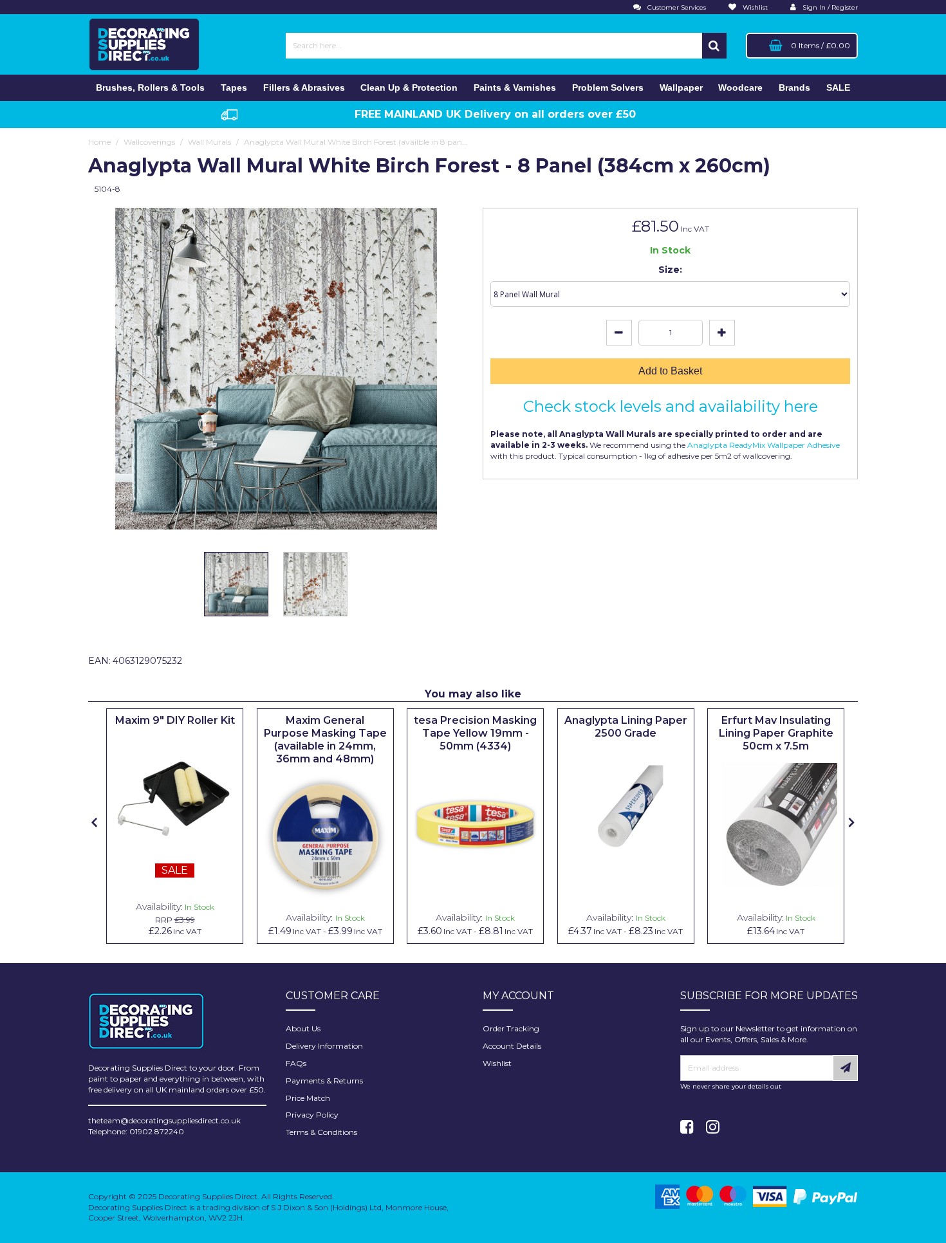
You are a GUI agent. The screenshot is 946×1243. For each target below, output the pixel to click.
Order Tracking (511, 1028)
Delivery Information (324, 1046)
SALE (838, 87)
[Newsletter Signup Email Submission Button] (845, 1068)
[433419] (475, 824)
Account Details (512, 1046)
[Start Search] (714, 46)
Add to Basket (670, 370)
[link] (687, 1127)
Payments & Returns (324, 1080)
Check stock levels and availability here (670, 406)
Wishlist (497, 1063)
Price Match (308, 1098)
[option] (235, 587)
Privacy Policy (312, 1114)
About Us (303, 1028)
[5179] (775, 824)
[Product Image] (174, 798)
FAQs (296, 1063)
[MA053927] (325, 837)
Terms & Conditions (321, 1132)
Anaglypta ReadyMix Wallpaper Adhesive (762, 445)
